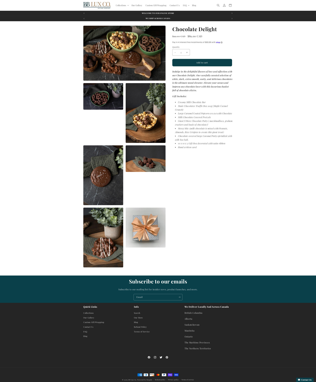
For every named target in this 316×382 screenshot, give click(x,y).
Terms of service (187, 380)
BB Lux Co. (132, 380)
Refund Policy (140, 327)
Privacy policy (173, 380)
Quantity (176, 47)
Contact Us (88, 327)
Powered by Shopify (144, 380)
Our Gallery (88, 317)
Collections (88, 313)
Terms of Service (142, 331)
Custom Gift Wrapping (93, 322)
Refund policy (160, 380)
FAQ (85, 331)
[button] (122, 5)
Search (137, 313)
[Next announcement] (232, 13)
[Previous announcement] (84, 13)
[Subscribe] (179, 297)
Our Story (138, 317)
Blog (85, 336)
